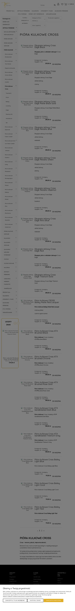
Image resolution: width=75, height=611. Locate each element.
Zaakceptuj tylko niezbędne (15, 600)
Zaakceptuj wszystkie (53, 600)
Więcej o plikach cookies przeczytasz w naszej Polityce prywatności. (22, 596)
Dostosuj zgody (35, 600)
